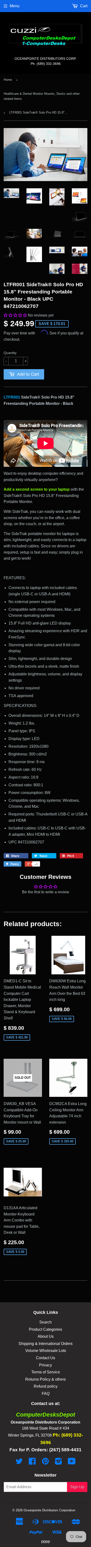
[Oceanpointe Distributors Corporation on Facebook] (32, 1463)
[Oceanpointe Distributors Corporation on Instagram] (58, 1463)
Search (45, 1322)
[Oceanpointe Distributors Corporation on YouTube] (71, 1463)
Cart (83, 6)
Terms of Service (45, 1372)
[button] (16, 315)
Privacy (45, 1365)
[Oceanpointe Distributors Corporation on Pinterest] (45, 1463)
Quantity (10, 353)
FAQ (46, 1393)
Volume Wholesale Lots (45, 1351)
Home (8, 79)
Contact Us (45, 1358)
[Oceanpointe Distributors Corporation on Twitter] (19, 1463)
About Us (46, 1336)
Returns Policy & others (45, 1379)
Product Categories (45, 1329)
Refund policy (46, 1386)
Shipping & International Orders (45, 1344)
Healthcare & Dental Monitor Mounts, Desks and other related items (42, 96)
